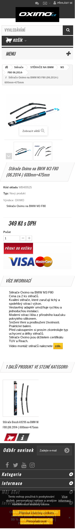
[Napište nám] (38, 3)
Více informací (64, 498)
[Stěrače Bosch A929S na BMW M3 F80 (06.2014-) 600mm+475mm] (21, 398)
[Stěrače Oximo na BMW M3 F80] (23, 151)
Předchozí (9, 150)
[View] (22, 438)
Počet (7, 232)
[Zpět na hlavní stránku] (6, 67)
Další (9, 156)
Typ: (6, 193)
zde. (58, 346)
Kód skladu (10, 187)
